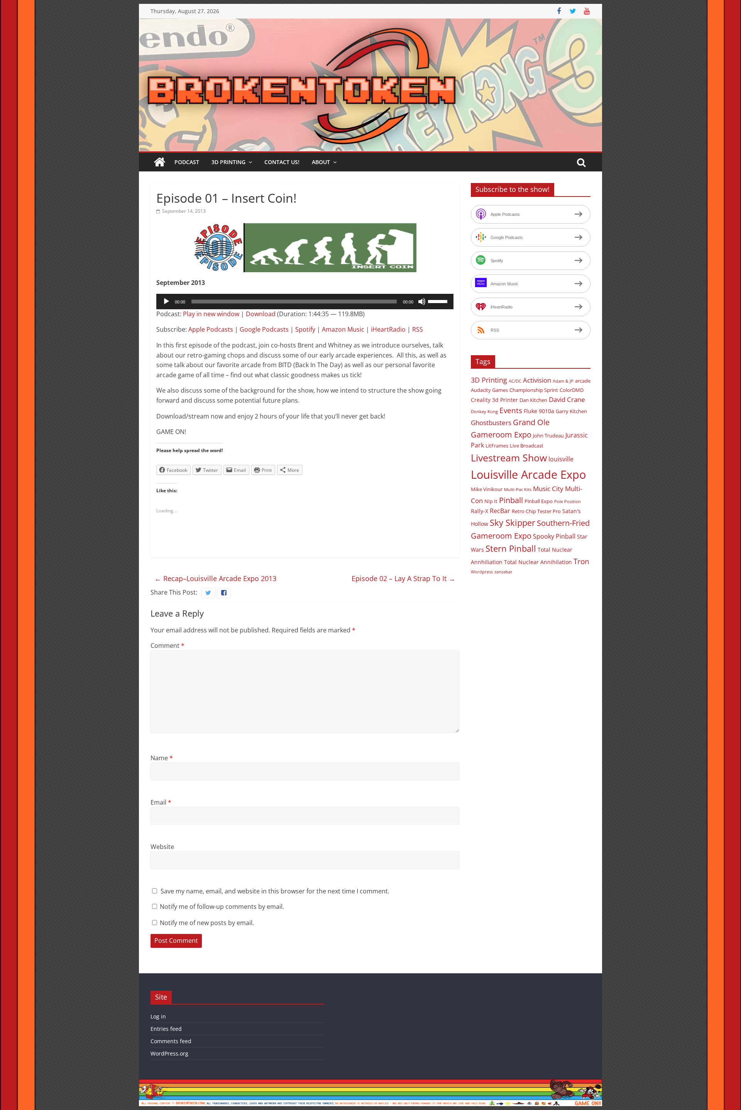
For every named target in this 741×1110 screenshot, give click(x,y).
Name (162, 758)
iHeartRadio (388, 329)
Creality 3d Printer (494, 399)
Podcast (186, 162)
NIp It (490, 501)
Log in (158, 1016)
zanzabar (503, 571)
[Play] (166, 301)
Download (261, 314)
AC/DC (515, 381)
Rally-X (479, 511)
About (321, 162)
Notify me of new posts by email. (207, 923)
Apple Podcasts (210, 329)
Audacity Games (489, 389)
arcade (582, 380)
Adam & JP (563, 381)
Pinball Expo (538, 501)
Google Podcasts (264, 329)
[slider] (439, 301)
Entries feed (166, 1028)
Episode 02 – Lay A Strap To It (403, 578)
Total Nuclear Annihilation (538, 562)
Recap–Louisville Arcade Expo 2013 (215, 578)
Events (510, 410)
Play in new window (211, 314)
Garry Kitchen (571, 411)
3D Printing (228, 162)
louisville (561, 459)
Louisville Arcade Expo (528, 474)
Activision (537, 380)
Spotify (305, 329)
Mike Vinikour (486, 489)
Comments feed (171, 1041)
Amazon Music (343, 329)
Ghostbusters (491, 422)
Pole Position (567, 501)
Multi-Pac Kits (517, 489)
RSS (417, 329)
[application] (304, 301)
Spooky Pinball (554, 536)
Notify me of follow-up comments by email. (222, 906)
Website (162, 846)
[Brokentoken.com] (370, 23)
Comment (167, 645)
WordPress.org (169, 1053)
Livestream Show (509, 457)
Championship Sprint (533, 389)
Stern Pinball (511, 548)
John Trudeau (548, 435)
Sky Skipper (512, 523)
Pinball (511, 500)
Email (161, 802)
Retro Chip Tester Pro (536, 511)
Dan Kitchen (533, 400)
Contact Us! (281, 162)
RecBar (500, 511)
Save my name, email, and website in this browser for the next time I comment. (275, 891)
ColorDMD (572, 389)
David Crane (567, 399)
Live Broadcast (526, 445)
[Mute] (422, 301)
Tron (581, 561)
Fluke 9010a (539, 411)
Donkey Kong (484, 411)
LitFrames (497, 445)
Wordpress (482, 571)
